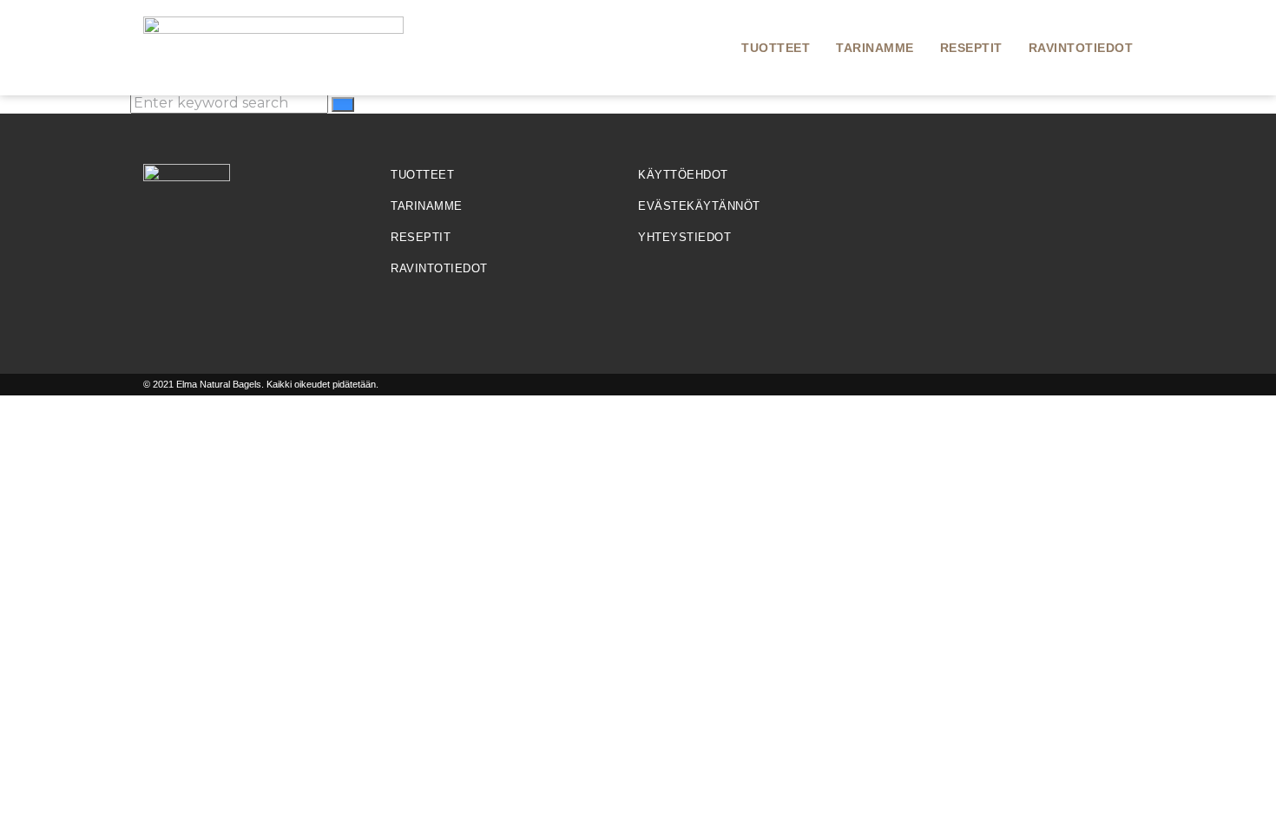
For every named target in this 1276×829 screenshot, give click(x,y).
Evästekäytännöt (699, 205)
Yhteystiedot (684, 237)
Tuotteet (775, 48)
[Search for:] (231, 103)
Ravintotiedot (1081, 48)
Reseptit (971, 48)
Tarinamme (875, 48)
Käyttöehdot (683, 174)
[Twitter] (1081, 185)
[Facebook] (907, 185)
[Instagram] (994, 185)
